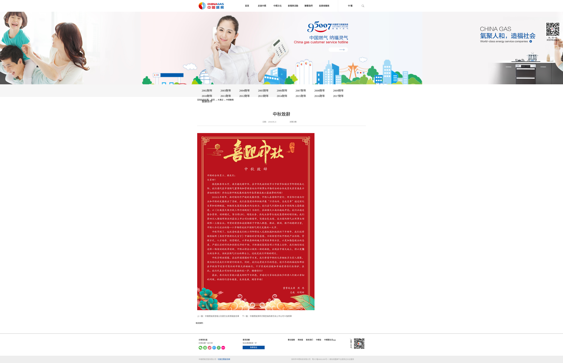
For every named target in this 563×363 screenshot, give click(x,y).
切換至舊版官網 (224, 359)
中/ (349, 6)
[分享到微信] (200, 348)
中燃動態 (230, 100)
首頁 (247, 6)
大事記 (220, 100)
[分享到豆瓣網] (219, 348)
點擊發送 (253, 347)
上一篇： (218, 316)
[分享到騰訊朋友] (205, 348)
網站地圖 (332, 359)
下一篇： (267, 316)
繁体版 (357, 6)
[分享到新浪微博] (209, 348)
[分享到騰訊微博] (214, 348)
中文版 (345, 6)
